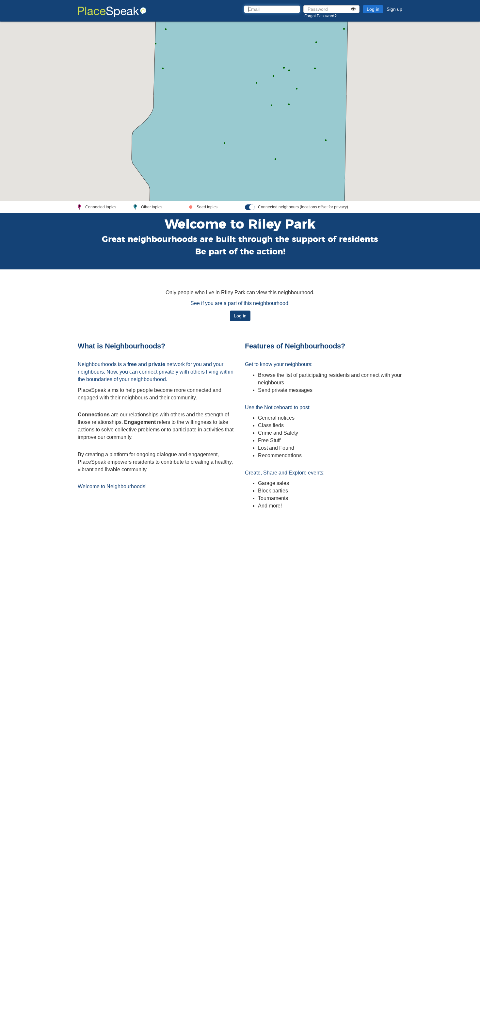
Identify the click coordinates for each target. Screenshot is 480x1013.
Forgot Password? (320, 16)
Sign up (394, 9)
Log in (373, 9)
